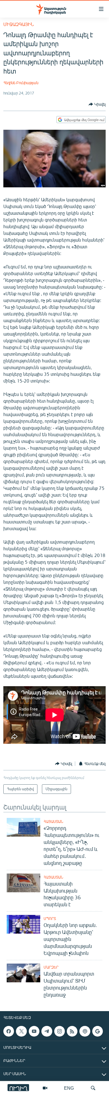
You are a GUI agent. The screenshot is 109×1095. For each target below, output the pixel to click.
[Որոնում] (93, 1088)
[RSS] (72, 1031)
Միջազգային (18, 24)
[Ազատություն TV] (45, 1088)
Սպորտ (50, 918)
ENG (69, 1088)
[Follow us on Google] (97, 1031)
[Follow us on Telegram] (46, 1031)
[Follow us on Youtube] (34, 1031)
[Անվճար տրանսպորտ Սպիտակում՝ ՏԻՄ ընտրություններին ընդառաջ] (23, 973)
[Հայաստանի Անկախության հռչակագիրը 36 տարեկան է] (23, 883)
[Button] (97, 104)
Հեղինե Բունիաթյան (20, 82)
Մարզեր (51, 967)
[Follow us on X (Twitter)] (21, 1031)
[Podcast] (84, 1031)
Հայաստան (53, 821)
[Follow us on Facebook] (8, 1031)
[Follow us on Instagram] (59, 1031)
